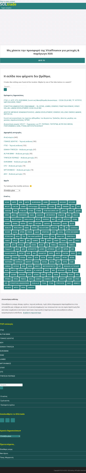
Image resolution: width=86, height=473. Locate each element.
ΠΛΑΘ (71, 274)
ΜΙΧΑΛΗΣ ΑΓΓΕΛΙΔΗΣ (71, 266)
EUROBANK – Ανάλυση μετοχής (15, 162)
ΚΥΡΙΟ (65, 262)
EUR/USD (8, 210)
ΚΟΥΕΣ (52, 262)
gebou (63, 210)
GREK (7, 215)
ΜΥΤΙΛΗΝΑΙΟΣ (5, 363)
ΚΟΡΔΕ (36, 262)
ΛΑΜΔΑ (7, 266)
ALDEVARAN (36, 202)
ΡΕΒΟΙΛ (23, 279)
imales (32, 215)
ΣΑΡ (55, 279)
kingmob (61, 215)
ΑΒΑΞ (22, 240)
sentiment (74, 228)
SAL (61, 228)
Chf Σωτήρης (33, 206)
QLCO (72, 223)
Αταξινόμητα (9, 137)
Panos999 (56, 223)
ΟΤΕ (29, 274)
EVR (15, 210)
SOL (8, 4)
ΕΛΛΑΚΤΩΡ (42, 253)
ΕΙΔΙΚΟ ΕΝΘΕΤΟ (10, 253)
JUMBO (3, 359)
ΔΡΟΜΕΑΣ (51, 249)
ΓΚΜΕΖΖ (72, 245)
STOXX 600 (9, 236)
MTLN (38, 219)
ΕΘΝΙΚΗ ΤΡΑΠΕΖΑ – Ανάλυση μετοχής (18, 150)
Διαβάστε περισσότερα (32, 313)
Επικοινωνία (79, 36)
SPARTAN (45, 232)
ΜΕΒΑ (30, 266)
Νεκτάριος (4, 453)
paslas (65, 223)
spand (37, 232)
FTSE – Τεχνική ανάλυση (13, 146)
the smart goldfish (34, 236)
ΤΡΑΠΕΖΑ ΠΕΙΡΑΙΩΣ (7, 376)
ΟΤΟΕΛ (36, 274)
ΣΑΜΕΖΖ (39, 279)
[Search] (5, 89)
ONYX (31, 223)
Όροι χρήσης (79, 29)
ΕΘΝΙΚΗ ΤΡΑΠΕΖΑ (7, 347)
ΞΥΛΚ (69, 270)
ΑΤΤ (13, 245)
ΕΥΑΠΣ (7, 257)
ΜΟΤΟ (13, 270)
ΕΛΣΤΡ (58, 253)
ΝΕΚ (53, 270)
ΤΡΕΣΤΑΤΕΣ (60, 283)
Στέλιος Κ (35, 283)
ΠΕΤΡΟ (63, 274)
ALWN (46, 202)
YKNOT (7, 240)
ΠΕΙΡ (49, 274)
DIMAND (66, 206)
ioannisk (40, 215)
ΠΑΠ (43, 274)
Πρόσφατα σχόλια (7, 405)
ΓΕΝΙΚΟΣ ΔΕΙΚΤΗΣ (7, 338)
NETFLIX (67, 219)
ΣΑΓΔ (31, 279)
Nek (53, 219)
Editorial (78, 22)
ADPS (14, 202)
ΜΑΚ (23, 266)
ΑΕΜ (42, 240)
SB (67, 228)
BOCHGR (63, 202)
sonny (15, 232)
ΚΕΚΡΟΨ (28, 262)
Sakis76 (54, 228)
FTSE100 (23, 210)
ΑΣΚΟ (7, 245)
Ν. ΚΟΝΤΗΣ (38, 270)
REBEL (27, 228)
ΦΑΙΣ (69, 283)
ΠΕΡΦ (56, 274)
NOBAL (15, 223)
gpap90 (78, 210)
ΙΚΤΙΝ (43, 257)
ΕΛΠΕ (51, 253)
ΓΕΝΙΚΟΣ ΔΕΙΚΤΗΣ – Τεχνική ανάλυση (18, 141)
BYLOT (7, 206)
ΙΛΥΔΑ (50, 257)
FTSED (31, 210)
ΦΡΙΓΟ (16, 287)
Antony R (54, 202)
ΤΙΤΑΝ (51, 283)
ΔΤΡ (59, 249)
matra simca (28, 219)
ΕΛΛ (34, 253)
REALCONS (18, 228)
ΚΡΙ (58, 262)
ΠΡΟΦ (16, 279)
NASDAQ (46, 219)
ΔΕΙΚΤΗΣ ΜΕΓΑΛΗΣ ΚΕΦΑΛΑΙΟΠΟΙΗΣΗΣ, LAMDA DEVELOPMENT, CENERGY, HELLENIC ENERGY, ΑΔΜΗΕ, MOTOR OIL (42, 113)
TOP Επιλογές (79, 14)
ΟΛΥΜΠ (13, 274)
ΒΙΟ (27, 245)
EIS (78, 206)
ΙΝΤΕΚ (65, 257)
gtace (14, 215)
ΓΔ (47, 245)
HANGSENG (23, 215)
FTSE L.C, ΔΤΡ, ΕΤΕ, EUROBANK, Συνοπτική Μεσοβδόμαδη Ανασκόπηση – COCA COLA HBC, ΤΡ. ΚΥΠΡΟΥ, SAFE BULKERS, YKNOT (43, 101)
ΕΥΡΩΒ (22, 257)
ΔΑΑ (17, 249)
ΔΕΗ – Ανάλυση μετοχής (13, 174)
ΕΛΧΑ (73, 253)
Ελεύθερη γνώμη (6, 449)
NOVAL (23, 223)
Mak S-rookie (17, 219)
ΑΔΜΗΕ (35, 240)
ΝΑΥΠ (47, 270)
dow (73, 206)
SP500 (22, 232)
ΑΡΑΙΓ (77, 240)
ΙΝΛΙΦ (57, 257)
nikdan (75, 219)
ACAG (7, 202)
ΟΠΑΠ (2, 368)
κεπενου (31, 287)
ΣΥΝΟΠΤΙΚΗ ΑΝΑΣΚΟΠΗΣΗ (19, 283)
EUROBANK (4, 351)
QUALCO (8, 228)
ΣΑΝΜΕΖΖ (47, 279)
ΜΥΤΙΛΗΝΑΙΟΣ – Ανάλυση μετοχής (17, 170)
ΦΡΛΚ (23, 287)
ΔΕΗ (23, 249)
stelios (60, 232)
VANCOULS (71, 236)
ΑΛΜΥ (56, 240)
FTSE (2, 330)
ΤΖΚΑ (44, 283)
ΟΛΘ (75, 270)
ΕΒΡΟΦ (65, 249)
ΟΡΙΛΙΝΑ (22, 274)
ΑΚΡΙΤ (49, 240)
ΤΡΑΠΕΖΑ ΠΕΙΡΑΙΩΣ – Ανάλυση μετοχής (19, 158)
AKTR (27, 202)
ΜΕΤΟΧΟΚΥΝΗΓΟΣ (49, 266)
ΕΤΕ (79, 253)
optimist (47, 223)
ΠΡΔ (77, 274)
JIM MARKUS (50, 215)
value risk (60, 236)
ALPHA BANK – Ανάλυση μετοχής (16, 154)
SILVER (7, 232)
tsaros (46, 236)
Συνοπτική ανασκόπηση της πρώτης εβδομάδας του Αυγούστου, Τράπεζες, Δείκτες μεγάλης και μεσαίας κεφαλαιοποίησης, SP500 (40, 119)
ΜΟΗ (6, 270)
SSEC (53, 232)
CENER (23, 206)
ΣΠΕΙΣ (77, 279)
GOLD (71, 210)
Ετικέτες (4, 396)
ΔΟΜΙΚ (42, 249)
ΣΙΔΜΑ (70, 279)
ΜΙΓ (60, 266)
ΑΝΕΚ (70, 240)
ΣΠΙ (6, 283)
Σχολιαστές (5, 401)
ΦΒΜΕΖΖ (77, 283)
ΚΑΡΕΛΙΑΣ (19, 262)
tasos (18, 236)
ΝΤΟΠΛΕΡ (61, 270)
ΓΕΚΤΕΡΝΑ (62, 245)
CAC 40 (15, 206)
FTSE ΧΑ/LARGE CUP (51, 210)
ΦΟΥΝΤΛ (8, 287)
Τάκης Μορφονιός (7, 457)
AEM (20, 202)
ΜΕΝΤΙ (37, 266)
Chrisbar (43, 206)
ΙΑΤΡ (36, 257)
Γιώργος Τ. (9, 249)
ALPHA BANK (5, 334)
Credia (51, 206)
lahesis (75, 215)
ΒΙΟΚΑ (34, 245)
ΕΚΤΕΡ (21, 253)
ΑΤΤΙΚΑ (20, 245)
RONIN (34, 228)
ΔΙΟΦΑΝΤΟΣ (32, 249)
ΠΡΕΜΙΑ (8, 279)
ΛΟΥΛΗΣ (16, 266)
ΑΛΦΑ (63, 240)
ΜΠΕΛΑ (21, 270)
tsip (52, 236)
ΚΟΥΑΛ (44, 262)
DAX (58, 206)
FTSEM (38, 210)
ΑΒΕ (28, 240)
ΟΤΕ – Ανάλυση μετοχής (13, 166)
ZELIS (15, 240)
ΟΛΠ (6, 274)
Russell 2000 (44, 228)
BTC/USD (72, 202)
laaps (68, 215)
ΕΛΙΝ (28, 253)
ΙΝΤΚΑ (72, 257)
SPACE (29, 232)
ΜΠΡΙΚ (29, 270)
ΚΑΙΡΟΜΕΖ (9, 262)
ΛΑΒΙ (72, 262)
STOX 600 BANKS (72, 232)
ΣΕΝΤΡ (62, 279)
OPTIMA (38, 223)
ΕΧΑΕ (30, 257)
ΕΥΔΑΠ (15, 257)
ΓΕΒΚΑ (53, 245)
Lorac (7, 219)
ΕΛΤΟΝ (65, 253)
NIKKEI (7, 223)
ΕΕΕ (72, 249)
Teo (24, 236)
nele (59, 219)
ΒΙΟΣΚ (41, 245)
